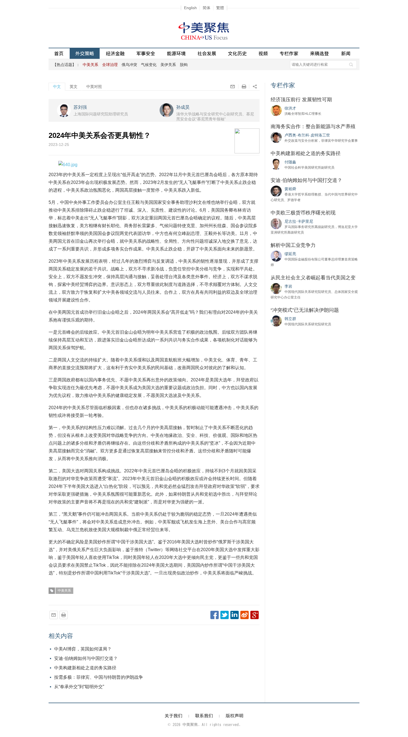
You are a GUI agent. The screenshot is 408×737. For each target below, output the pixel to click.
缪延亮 (290, 254)
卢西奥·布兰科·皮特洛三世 (307, 135)
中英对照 (94, 86)
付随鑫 (290, 162)
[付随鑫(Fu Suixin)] (276, 164)
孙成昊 (183, 107)
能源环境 (176, 53)
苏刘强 (80, 107)
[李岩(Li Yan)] (276, 288)
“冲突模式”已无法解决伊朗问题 (305, 310)
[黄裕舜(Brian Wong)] (276, 191)
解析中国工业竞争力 (293, 245)
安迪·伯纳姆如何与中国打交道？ (86, 658)
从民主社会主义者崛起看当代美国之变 (313, 277)
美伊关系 (168, 64)
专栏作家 (288, 53)
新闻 (346, 53)
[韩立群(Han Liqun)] (276, 320)
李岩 (288, 286)
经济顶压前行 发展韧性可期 (301, 99)
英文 (73, 86)
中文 (57, 86)
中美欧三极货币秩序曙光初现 (303, 213)
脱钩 (184, 64)
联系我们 (204, 715)
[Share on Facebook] (214, 615)
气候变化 (149, 64)
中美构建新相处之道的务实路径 (85, 667)
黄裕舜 (290, 189)
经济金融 (115, 53)
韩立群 (290, 318)
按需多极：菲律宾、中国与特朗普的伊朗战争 (98, 677)
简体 (206, 8)
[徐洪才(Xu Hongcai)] (276, 110)
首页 (59, 53)
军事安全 (145, 53)
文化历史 (237, 53)
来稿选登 (319, 53)
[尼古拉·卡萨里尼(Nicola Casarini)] (276, 223)
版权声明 (234, 715)
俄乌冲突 (129, 64)
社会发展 (206, 53)
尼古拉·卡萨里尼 (298, 221)
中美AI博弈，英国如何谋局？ (83, 649)
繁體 (220, 8)
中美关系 (64, 590)
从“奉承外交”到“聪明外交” (79, 686)
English (190, 8)
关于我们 (173, 715)
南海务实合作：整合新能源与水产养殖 (313, 126)
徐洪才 (290, 108)
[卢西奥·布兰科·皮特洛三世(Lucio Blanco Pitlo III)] (276, 137)
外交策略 (84, 53)
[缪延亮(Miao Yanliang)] (276, 256)
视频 (263, 53)
